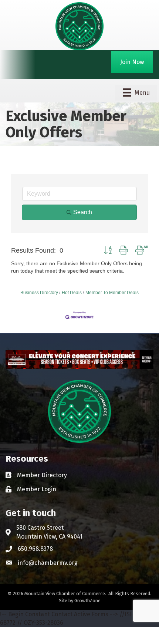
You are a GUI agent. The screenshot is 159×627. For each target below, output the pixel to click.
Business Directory (39, 292)
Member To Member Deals (112, 292)
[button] (107, 250)
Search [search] (82, 212)
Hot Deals (72, 292)
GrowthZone (87, 600)
